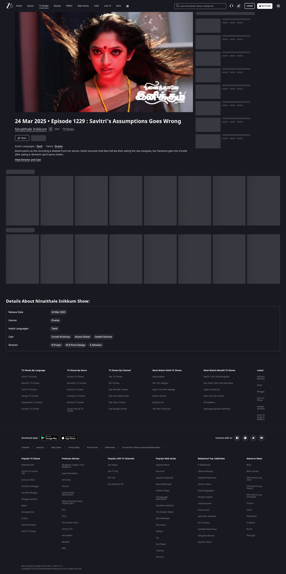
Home (19, 6)
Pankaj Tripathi (205, 497)
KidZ (96, 6)
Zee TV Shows (115, 376)
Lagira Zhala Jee (212, 389)
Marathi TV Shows (30, 383)
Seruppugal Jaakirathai (162, 498)
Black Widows (163, 518)
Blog (249, 464)
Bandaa (65, 541)
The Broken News (164, 512)
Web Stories (253, 471)
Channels (25, 447)
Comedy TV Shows (76, 396)
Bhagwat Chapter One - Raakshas (73, 466)
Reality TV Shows (75, 402)
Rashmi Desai (204, 542)
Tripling (160, 550)
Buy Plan (266, 6)
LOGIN (250, 6)
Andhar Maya (162, 490)
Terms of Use (92, 447)
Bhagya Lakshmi (30, 499)
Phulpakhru (209, 402)
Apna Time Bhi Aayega (163, 389)
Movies (57, 6)
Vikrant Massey (205, 471)
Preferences (110, 447)
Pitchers (160, 557)
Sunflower (161, 544)
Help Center (56, 447)
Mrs (64, 509)
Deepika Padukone (207, 477)
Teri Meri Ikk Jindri (161, 408)
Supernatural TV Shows (75, 410)
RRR (64, 548)
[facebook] (237, 438)
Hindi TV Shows (29, 376)
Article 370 (67, 529)
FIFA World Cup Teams (254, 487)
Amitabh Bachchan (207, 529)
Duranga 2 (161, 524)
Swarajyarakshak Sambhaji (217, 408)
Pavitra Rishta (159, 396)
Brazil (249, 529)
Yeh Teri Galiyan (160, 383)
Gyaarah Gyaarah (164, 477)
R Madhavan (204, 464)
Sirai (64, 516)
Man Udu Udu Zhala (214, 396)
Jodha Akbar (158, 376)
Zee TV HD (113, 471)
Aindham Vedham (165, 505)
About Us (40, 447)
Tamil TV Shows (29, 389)
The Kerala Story (70, 522)
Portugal (251, 535)
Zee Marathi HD (116, 484)
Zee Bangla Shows (118, 408)
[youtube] (261, 438)
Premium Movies (70, 458)
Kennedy (66, 479)
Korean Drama (29, 524)
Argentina (252, 516)
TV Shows (44, 6)
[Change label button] (238, 6)
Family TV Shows (75, 389)
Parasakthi (67, 535)
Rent (118, 6)
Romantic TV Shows (76, 383)
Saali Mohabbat (70, 473)
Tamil (39, 146)
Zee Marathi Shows (118, 389)
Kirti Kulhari (204, 522)
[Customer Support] (231, 6)
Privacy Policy (74, 447)
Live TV (107, 6)
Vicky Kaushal (204, 503)
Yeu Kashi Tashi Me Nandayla (218, 383)
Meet (259, 385)
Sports (30, 6)
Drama (59, 146)
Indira (25, 518)
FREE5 (69, 6)
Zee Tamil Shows (117, 402)
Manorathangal (163, 484)
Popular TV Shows (31, 458)
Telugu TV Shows (30, 396)
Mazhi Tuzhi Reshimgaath (217, 376)
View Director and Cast (28, 159)
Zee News (113, 464)
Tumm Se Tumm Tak (30, 472)
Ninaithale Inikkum (31, 129)
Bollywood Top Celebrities (211, 458)
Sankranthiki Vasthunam (68, 493)
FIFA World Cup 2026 (254, 478)
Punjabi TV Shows (30, 408)
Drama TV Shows (75, 376)
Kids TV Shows (29, 531)
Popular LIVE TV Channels (121, 458)
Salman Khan (204, 484)
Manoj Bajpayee (206, 490)
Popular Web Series (166, 458)
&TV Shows (114, 383)
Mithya (159, 531)
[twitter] (253, 438)
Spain (249, 509)
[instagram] (245, 438)
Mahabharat (28, 464)
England (251, 522)
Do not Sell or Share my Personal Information (141, 447)
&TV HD (111, 477)
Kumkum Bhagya (30, 486)
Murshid (160, 471)
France (250, 503)
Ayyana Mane (162, 464)
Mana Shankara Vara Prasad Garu (72, 502)
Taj (157, 537)
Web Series (83, 6)
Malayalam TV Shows (32, 402)
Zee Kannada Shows (119, 396)
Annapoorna (28, 512)
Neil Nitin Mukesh (207, 516)
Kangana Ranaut (206, 535)
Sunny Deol (203, 510)
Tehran (65, 486)
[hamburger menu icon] (278, 6)
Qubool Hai (158, 402)
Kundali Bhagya (29, 492)
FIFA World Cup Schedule (254, 495)
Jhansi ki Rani (28, 479)
